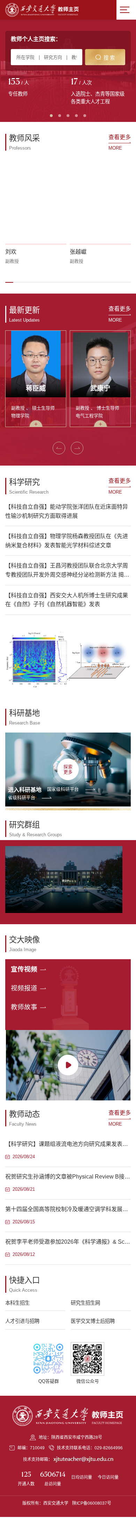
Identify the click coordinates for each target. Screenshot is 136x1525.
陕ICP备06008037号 (91, 1503)
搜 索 (109, 58)
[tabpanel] (36, 88)
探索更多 (68, 769)
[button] (9, 282)
